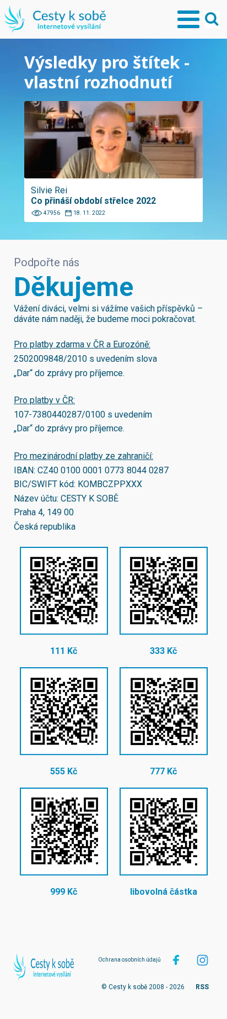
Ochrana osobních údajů (129, 960)
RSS (202, 987)
